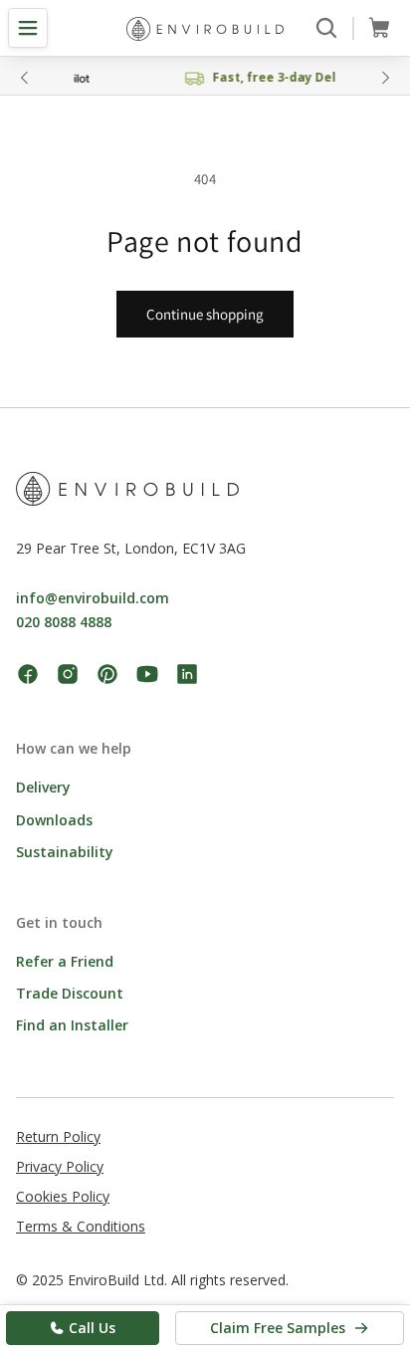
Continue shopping (205, 314)
